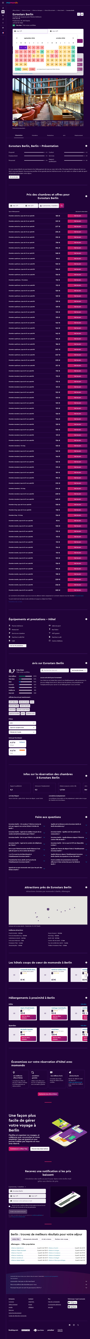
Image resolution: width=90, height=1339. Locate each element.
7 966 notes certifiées (29, 25)
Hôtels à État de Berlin (49, 10)
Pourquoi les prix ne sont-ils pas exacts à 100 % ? (25, 1287)
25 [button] (33, 60)
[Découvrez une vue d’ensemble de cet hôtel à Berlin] (86, 146)
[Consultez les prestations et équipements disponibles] (86, 619)
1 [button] (60, 47)
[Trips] (3, 28)
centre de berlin (24, 705)
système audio (31, 713)
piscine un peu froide (23, 709)
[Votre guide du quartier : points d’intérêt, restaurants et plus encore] (86, 887)
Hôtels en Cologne (53, 1250)
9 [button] (25, 51)
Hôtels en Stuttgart (53, 1258)
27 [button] (42, 60)
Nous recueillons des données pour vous (23, 1284)
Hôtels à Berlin (60, 10)
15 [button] (21, 56)
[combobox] (29, 1191)
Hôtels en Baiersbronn (17, 1248)
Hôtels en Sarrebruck (17, 1258)
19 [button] (38, 56)
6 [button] (42, 47)
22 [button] (21, 60)
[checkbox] (17, 743)
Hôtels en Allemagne (37, 10)
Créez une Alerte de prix (75, 1082)
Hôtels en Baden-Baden (18, 1260)
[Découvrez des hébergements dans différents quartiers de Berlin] (86, 998)
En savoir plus (79, 595)
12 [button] (38, 51)
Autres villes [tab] (15, 1239)
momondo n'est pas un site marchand (22, 1281)
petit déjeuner (13, 702)
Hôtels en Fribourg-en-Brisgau (56, 1260)
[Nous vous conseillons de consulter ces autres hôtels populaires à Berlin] (86, 962)
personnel (12, 709)
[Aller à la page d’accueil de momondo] (12, 3)
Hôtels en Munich (53, 1248)
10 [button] (29, 51)
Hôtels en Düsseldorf (54, 1255)
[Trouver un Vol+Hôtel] (3, 19)
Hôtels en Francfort (16, 1253)
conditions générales (37, 1215)
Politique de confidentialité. (18, 1216)
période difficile (13, 705)
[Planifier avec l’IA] (3, 23)
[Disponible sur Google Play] (72, 1302)
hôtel (32, 702)
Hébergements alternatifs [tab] (30, 1239)
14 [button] (16, 56)
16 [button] (25, 56)
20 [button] (42, 56)
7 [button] (16, 51)
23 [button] (25, 60)
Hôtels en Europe (26, 10)
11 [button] (33, 51)
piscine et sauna (24, 702)
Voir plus (83, 1004)
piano (22, 713)
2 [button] (25, 47)
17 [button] (29, 56)
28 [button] (17, 64)
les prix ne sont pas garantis (51, 1276)
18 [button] (33, 56)
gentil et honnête (14, 713)
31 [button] (69, 64)
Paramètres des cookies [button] (15, 601)
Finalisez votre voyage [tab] (61, 1239)
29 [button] (21, 64)
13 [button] (42, 51)
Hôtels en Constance (54, 1253)
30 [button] (25, 64)
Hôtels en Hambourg (17, 1255)
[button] (3, 3)
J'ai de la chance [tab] (46, 1239)
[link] (28, 1017)
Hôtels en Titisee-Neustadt (18, 1250)
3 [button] (29, 47)
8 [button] (60, 51)
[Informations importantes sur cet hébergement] (86, 776)
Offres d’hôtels (16, 10)
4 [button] (33, 47)
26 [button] (38, 60)
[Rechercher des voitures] (3, 15)
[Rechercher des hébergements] (3, 12)
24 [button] (29, 60)
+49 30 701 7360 (18, 23)
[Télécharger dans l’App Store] (72, 1306)
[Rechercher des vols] (3, 8)
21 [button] (16, 60)
